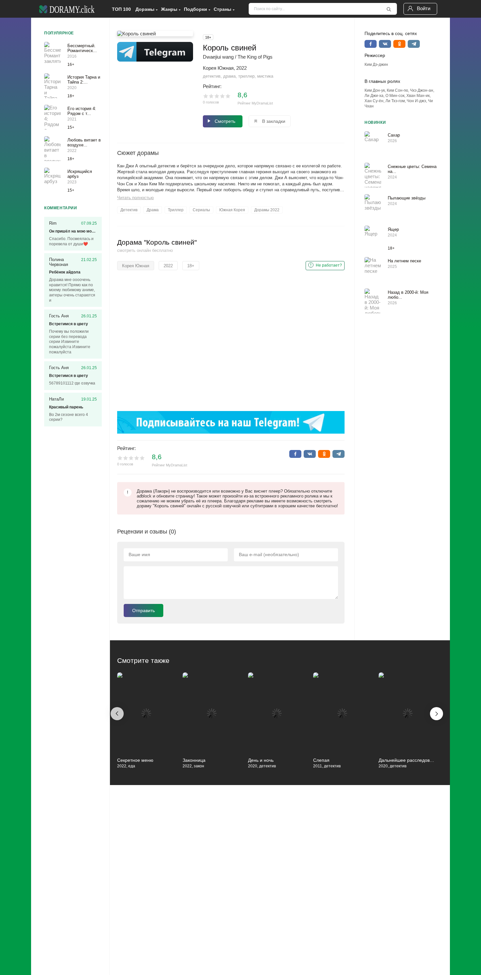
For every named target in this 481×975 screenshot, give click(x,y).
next (436, 713)
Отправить (143, 610)
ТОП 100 (121, 9)
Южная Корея (232, 210)
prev (117, 713)
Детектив (128, 210)
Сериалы (201, 210)
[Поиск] (389, 9)
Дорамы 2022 (266, 210)
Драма (153, 210)
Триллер (176, 210)
